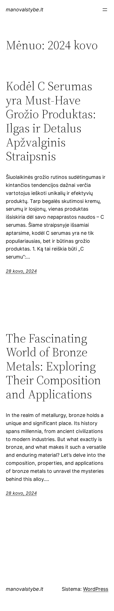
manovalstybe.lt (24, 9)
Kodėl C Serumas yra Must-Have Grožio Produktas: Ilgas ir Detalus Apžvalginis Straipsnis (51, 121)
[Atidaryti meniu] (105, 9)
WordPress (95, 589)
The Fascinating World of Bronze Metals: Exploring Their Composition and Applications (53, 366)
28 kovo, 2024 (21, 271)
